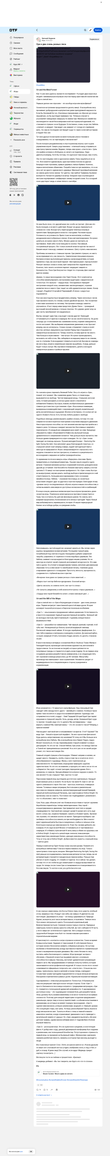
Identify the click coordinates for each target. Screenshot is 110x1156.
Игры (43, 40)
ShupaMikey (40, 85)
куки (21, 1151)
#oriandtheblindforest (58, 1080)
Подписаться (94, 39)
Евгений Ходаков (48, 38)
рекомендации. (15, 204)
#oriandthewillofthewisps (77, 1080)
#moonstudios (42, 1080)
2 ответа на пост (43, 1095)
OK (31, 1152)
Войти (98, 30)
